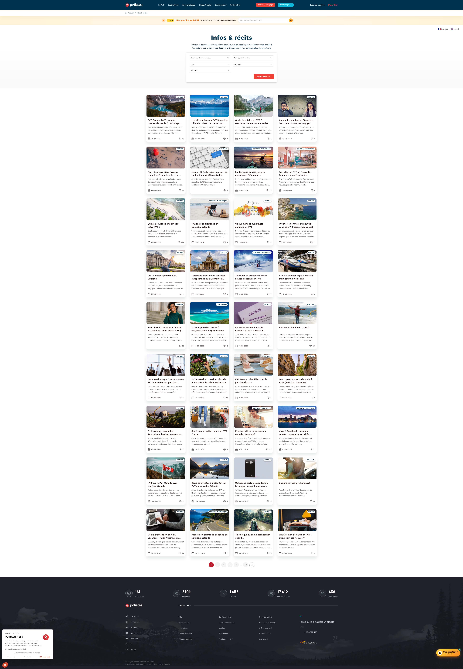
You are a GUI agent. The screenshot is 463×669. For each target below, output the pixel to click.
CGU (180, 617)
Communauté (221, 5)
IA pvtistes (263, 639)
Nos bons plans (285, 5)
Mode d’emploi (184, 622)
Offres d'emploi (265, 628)
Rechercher (235, 5)
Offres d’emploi (205, 5)
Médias (222, 628)
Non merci (11, 657)
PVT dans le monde (267, 622)
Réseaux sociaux (185, 639)
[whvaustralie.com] (308, 642)
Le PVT (161, 5)
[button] (5, 665)
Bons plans (182, 628)
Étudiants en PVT (226, 639)
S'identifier (333, 5)
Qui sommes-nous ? (227, 622)
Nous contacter (265, 617)
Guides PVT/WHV (185, 634)
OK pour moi (44, 657)
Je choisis (27, 657)
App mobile (223, 634)
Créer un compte (317, 5)
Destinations (173, 5)
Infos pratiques (188, 5)
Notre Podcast (265, 634)
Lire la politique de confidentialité (16, 649)
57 (246, 565)
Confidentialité (225, 617)
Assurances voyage (265, 5)
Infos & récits (142, 13)
